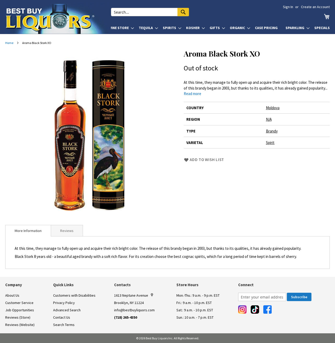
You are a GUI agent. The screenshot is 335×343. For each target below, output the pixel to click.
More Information (28, 230)
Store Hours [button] (187, 284)
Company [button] (13, 284)
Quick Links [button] (63, 284)
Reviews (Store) (17, 317)
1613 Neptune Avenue (131, 295)
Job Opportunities (19, 310)
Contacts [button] (122, 284)
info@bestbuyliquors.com (134, 310)
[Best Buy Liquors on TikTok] (255, 309)
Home (9, 43)
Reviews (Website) (20, 324)
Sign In (288, 6)
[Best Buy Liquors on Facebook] (267, 309)
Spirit (270, 142)
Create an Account (315, 6)
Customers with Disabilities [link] (74, 295)
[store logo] (58, 19)
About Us (12, 295)
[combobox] (150, 12)
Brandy (272, 131)
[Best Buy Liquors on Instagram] (242, 309)
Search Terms (64, 324)
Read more (192, 93)
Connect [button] (246, 284)
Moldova (273, 107)
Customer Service (19, 302)
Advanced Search (67, 310)
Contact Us (61, 317)
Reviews (67, 230)
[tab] (28, 230)
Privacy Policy (64, 302)
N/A (269, 119)
